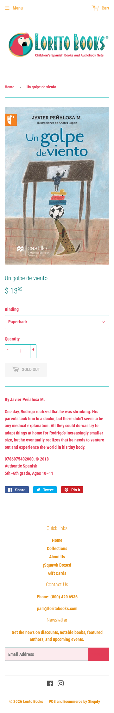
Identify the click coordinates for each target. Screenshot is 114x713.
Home (9, 86)
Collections (57, 548)
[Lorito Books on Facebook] (50, 684)
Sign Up (98, 654)
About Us (57, 556)
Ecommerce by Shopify (81, 701)
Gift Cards (57, 573)
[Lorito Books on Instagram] (61, 684)
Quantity (12, 338)
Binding (12, 309)
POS (52, 701)
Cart (105, 7)
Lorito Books (33, 701)
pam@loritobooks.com (57, 608)
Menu (18, 7)
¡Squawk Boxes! (57, 565)
